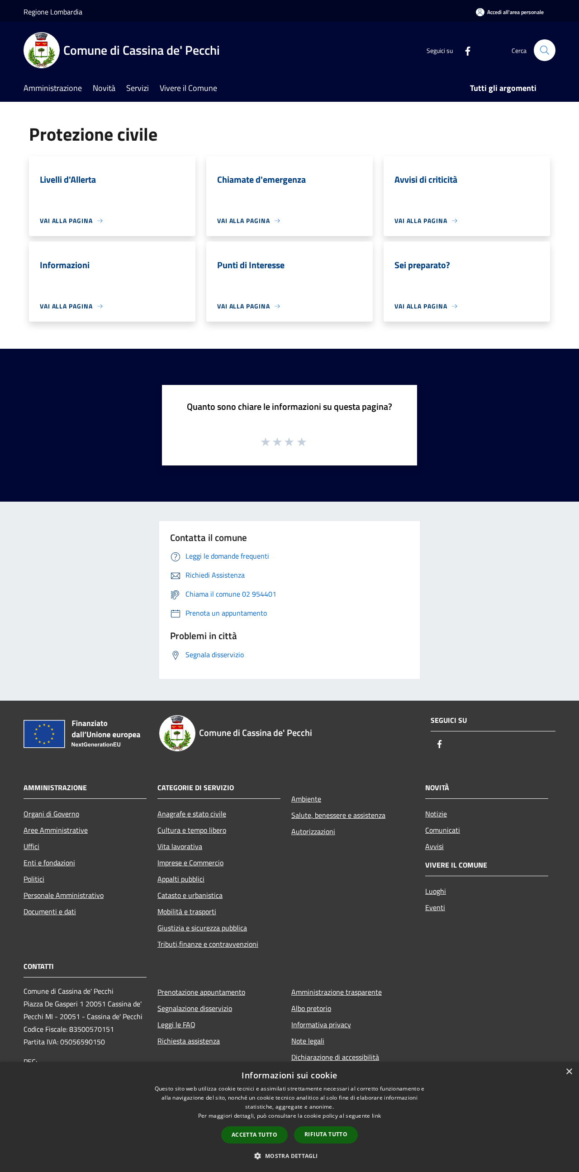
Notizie (436, 813)
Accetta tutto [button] (254, 1135)
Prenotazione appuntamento (201, 992)
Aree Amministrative (56, 830)
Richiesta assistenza (188, 1040)
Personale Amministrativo (64, 895)
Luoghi (435, 891)
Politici (34, 878)
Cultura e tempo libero (191, 830)
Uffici (31, 846)
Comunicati (442, 830)
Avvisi (434, 846)
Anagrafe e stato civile (191, 813)
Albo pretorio (311, 1008)
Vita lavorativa (179, 846)
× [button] (568, 1071)
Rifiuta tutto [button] (325, 1134)
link (376, 1116)
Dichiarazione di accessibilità (335, 1057)
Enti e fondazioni (49, 862)
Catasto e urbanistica (190, 895)
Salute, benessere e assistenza (338, 815)
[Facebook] (464, 50)
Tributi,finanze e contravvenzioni (207, 944)
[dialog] (289, 1117)
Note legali (307, 1040)
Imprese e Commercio (190, 862)
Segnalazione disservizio (194, 1008)
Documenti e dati (50, 911)
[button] (289, 1155)
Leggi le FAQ (176, 1024)
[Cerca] (544, 50)
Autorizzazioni (313, 831)
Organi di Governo (51, 813)
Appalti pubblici (180, 878)
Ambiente (306, 798)
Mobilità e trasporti (186, 911)
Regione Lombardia (53, 11)
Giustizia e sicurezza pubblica (202, 927)
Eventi (435, 907)
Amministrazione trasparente (336, 992)
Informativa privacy (321, 1024)
